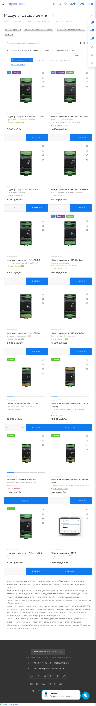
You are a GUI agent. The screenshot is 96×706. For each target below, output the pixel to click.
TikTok (64, 676)
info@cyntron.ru (61, 663)
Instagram (32, 676)
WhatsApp (57, 676)
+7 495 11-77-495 (39, 663)
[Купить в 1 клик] (43, 82)
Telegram (38, 676)
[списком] (84, 43)
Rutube (51, 676)
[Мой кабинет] (65, 4)
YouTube (45, 676)
